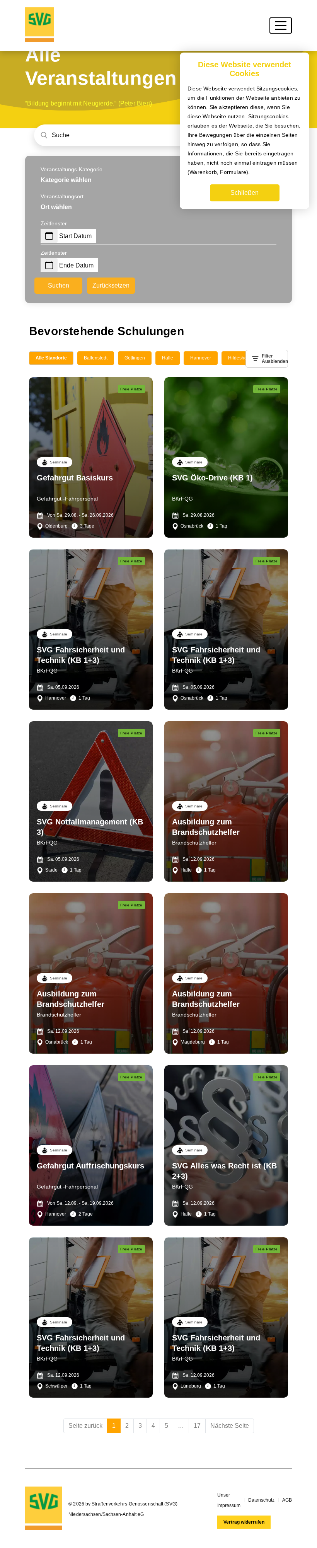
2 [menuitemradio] (127, 1425)
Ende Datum (76, 265)
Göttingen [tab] (134, 358)
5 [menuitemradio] (166, 1425)
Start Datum (75, 236)
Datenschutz (261, 1500)
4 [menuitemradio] (153, 1425)
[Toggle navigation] (280, 25)
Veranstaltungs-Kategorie (71, 169)
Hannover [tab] (200, 358)
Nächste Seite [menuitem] (229, 1425)
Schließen (244, 192)
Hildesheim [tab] (240, 358)
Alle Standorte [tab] (51, 358)
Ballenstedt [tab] (95, 358)
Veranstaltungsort (62, 196)
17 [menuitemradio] (197, 1425)
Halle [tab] (167, 358)
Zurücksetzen (111, 285)
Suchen (58, 285)
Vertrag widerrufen (243, 1522)
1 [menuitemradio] (114, 1425)
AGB (287, 1500)
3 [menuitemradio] (140, 1425)
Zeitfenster (54, 223)
